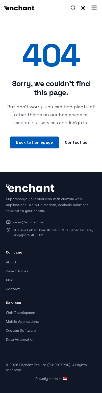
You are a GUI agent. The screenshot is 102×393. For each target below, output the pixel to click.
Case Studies (17, 271)
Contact (13, 289)
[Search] (73, 8)
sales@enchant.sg (28, 222)
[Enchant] (21, 7)
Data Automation (20, 339)
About (11, 262)
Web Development (21, 312)
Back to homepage (34, 142)
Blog (9, 280)
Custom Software (21, 330)
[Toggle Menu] (94, 8)
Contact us (78, 142)
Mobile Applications (22, 321)
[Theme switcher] (83, 8)
